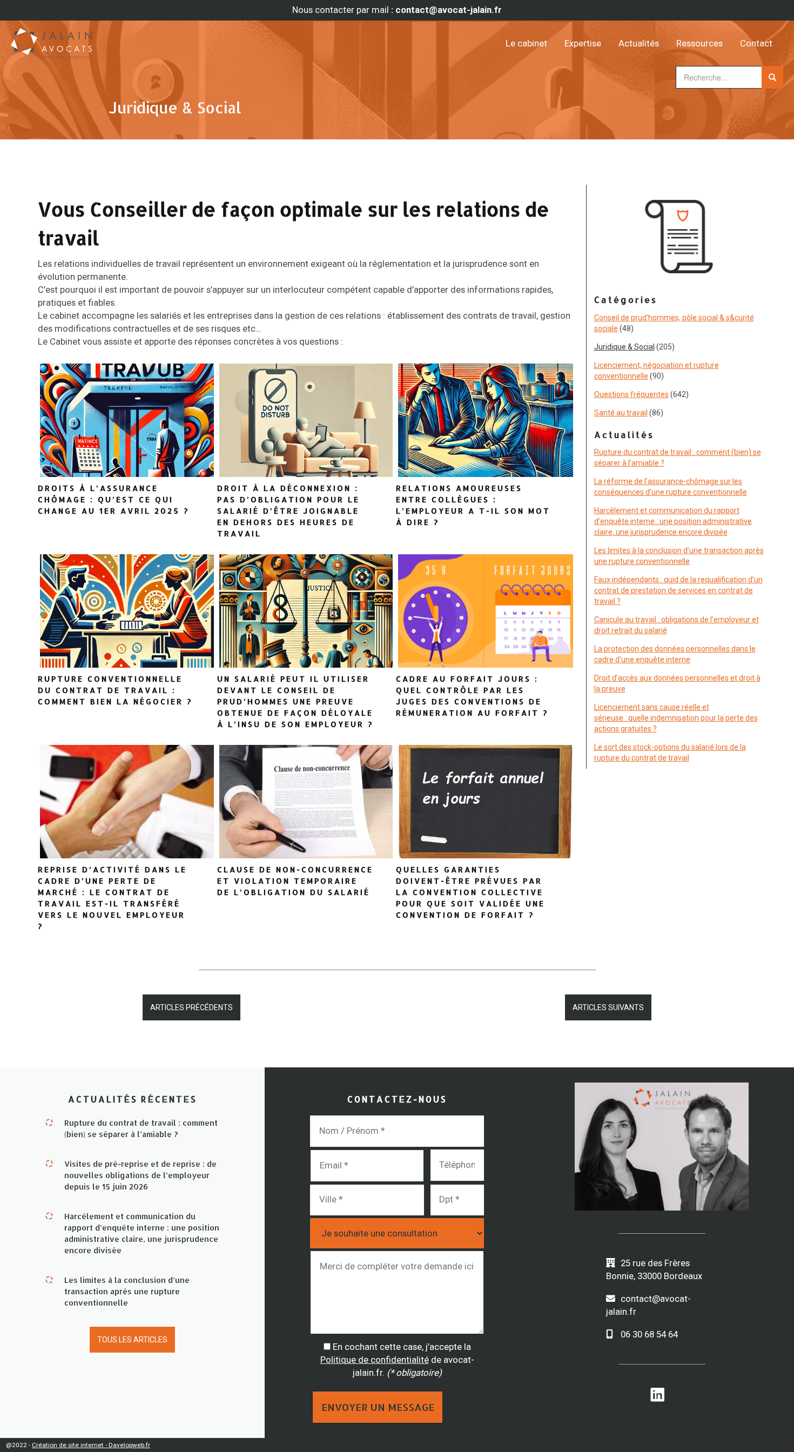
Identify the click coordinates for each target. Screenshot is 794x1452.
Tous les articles (132, 1339)
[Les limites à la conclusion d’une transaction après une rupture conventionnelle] (49, 1278)
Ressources (699, 43)
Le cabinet (526, 43)
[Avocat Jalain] (107, 39)
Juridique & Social (624, 346)
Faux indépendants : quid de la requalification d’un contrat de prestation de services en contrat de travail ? (678, 590)
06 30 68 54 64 (649, 1334)
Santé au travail (621, 412)
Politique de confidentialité (374, 1359)
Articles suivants (608, 1007)
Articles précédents (191, 1007)
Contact (756, 43)
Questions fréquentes (631, 394)
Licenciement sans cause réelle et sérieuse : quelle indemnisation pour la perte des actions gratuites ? (676, 718)
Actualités (638, 43)
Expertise (582, 43)
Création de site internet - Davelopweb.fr (91, 1445)
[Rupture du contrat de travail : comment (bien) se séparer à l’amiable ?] (49, 1121)
